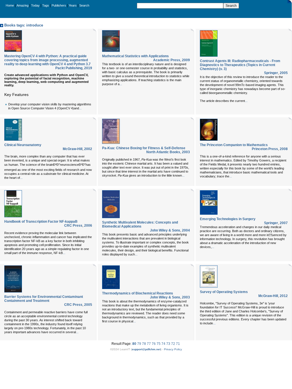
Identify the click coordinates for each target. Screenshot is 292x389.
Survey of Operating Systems (224, 292)
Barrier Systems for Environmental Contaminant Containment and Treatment (43, 299)
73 (168, 344)
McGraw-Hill (72, 149)
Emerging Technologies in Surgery (228, 219)
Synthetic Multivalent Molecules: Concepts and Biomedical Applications (140, 224)
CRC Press (73, 226)
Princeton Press (265, 149)
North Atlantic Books (163, 152)
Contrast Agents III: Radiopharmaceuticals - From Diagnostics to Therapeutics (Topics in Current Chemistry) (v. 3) (240, 65)
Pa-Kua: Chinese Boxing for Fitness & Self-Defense (143, 148)
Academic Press (166, 60)
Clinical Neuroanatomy (22, 145)
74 (163, 344)
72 (173, 344)
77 (149, 344)
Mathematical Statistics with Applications (135, 56)
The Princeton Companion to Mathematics (234, 145)
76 (154, 344)
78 (144, 344)
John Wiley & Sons (165, 230)
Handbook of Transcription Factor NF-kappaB (41, 222)
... (80, 108)
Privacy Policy (173, 349)
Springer (271, 73)
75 (159, 344)
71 (178, 344)
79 (139, 344)
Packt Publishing (68, 68)
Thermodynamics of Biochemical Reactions (137, 293)
